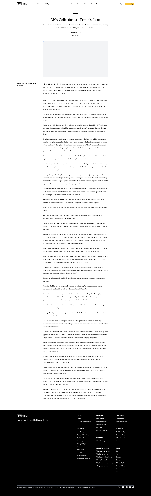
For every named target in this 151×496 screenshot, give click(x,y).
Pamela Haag (76, 32)
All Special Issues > (102, 466)
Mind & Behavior (101, 421)
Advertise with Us (122, 438)
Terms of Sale (120, 466)
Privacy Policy (120, 463)
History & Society (102, 430)
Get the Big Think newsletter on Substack (26, 84)
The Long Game (82, 441)
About (118, 454)
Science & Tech (101, 424)
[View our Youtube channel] (123, 487)
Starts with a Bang (83, 435)
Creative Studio (121, 435)
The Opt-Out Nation (102, 451)
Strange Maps (81, 444)
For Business (114, 4)
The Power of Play (102, 454)
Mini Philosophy (82, 432)
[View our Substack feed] (130, 487)
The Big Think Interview (84, 421)
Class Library (100, 441)
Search (40, 4)
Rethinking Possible (83, 458)
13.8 (78, 447)
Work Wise (80, 450)
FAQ (117, 472)
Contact (118, 460)
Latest (67, 4)
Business (99, 427)
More (97, 4)
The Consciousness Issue (104, 463)
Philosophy (100, 419)
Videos (73, 4)
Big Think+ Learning (122, 432)
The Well (79, 453)
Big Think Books (82, 438)
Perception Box (82, 456)
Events (118, 441)
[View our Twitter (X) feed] (119, 487)
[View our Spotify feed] (133, 487)
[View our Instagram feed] (127, 487)
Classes (86, 4)
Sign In (122, 4)
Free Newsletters (121, 421)
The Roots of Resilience (104, 457)
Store (92, 4)
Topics (49, 4)
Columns (79, 4)
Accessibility (120, 469)
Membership (129, 4)
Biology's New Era (102, 460)
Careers (118, 457)
